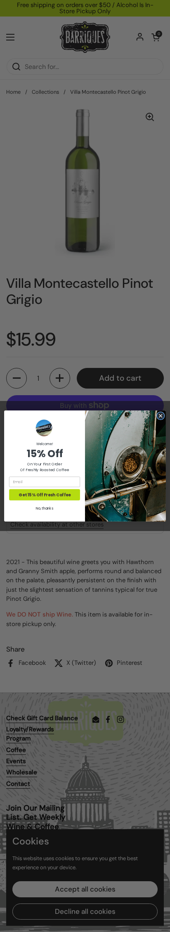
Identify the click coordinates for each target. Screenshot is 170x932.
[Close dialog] (160, 416)
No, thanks (44, 508)
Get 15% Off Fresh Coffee (44, 495)
